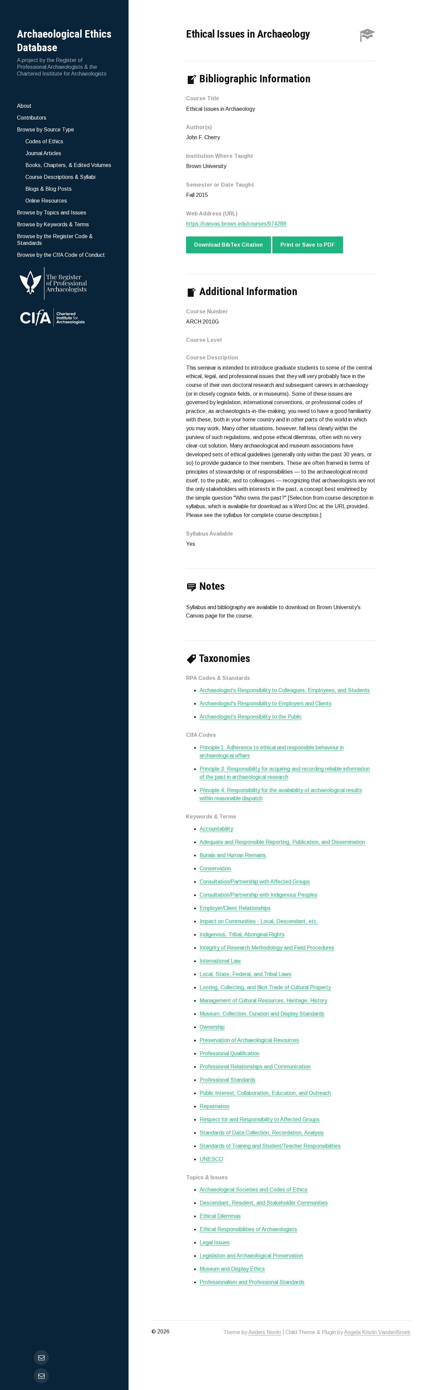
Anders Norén (264, 1332)
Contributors (31, 118)
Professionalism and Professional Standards (252, 1282)
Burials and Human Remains (233, 855)
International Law (220, 961)
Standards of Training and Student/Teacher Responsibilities (270, 1146)
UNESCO (211, 1159)
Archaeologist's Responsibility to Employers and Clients (266, 703)
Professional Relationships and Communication (255, 1067)
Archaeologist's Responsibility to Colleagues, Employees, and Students (285, 690)
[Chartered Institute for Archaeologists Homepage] (64, 318)
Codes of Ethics (44, 141)
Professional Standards (227, 1080)
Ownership (212, 1027)
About (24, 106)
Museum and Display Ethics (232, 1269)
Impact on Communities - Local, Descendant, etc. (259, 921)
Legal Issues (215, 1242)
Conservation (215, 868)
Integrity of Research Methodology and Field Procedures (267, 948)
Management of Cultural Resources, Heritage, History (263, 1000)
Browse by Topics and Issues (51, 212)
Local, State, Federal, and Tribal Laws (245, 974)
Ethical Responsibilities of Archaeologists (248, 1229)
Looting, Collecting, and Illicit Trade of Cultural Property (265, 987)
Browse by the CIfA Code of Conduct (61, 255)
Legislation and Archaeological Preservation (251, 1256)
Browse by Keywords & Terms (53, 224)
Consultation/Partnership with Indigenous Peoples (258, 895)
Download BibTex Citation (228, 245)
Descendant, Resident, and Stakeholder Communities (264, 1203)
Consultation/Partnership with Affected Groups (255, 882)
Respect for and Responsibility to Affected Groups (260, 1119)
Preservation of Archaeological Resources (249, 1040)
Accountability (216, 829)
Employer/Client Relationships (235, 908)
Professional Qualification (229, 1053)
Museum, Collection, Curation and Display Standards (262, 1014)
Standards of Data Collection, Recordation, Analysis (262, 1133)
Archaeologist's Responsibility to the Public (251, 717)
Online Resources (46, 201)
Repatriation (214, 1106)
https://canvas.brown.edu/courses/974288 (236, 224)
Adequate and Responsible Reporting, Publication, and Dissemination (282, 842)
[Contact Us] (41, 1375)
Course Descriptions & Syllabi (60, 177)
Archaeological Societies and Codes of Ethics (253, 1189)
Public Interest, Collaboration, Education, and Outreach (265, 1093)
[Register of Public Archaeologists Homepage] (64, 282)
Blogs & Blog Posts (48, 189)
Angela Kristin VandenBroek (377, 1332)
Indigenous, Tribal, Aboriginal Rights (242, 934)
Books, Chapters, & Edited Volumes (68, 165)
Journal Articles (43, 153)
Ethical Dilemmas (220, 1216)
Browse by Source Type (45, 129)
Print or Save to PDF (307, 245)
